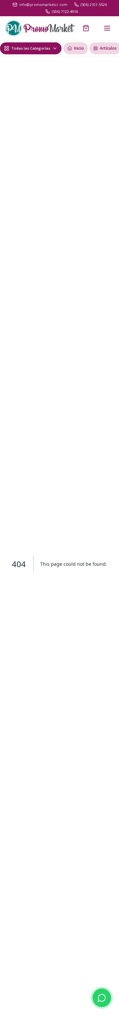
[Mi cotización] (86, 28)
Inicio (79, 48)
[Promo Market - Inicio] (40, 28)
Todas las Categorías (30, 48)
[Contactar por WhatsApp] (102, 998)
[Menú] (107, 28)
